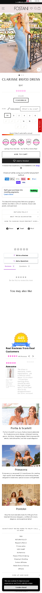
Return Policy (21, 212)
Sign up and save (20, 575)
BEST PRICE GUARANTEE (21, 216)
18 (29, 121)
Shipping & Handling (21, 559)
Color (21, 96)
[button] (30, 1)
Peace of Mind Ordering (21, 556)
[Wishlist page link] (31, 8)
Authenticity (21, 552)
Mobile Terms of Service (21, 566)
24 (24, 127)
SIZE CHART (21, 549)
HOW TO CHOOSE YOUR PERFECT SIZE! (21, 221)
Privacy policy (21, 546)
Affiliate (21, 569)
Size (20, 109)
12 (12, 121)
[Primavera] (21, 455)
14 (18, 121)
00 (7, 115)
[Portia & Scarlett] (21, 414)
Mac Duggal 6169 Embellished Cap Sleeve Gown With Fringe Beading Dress (10, 383)
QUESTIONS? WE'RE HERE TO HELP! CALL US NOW (20, 529)
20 (36, 121)
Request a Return (21, 543)
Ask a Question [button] (22, 261)
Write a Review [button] (22, 255)
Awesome (11, 366)
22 (18, 127)
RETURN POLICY (21, 539)
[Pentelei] (21, 495)
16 (23, 121)
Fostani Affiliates (21, 562)
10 (6, 121)
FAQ (21, 536)
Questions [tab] (23, 266)
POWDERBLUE (21, 100)
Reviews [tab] (8, 266)
